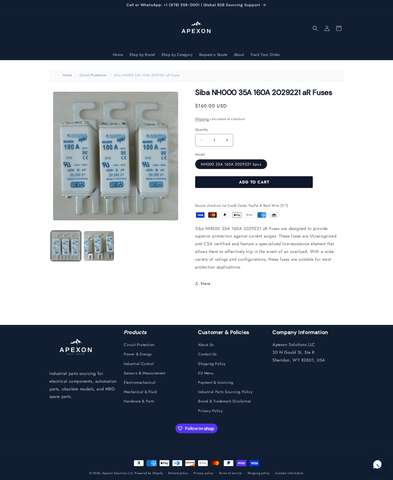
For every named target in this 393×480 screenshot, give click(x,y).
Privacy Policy (210, 410)
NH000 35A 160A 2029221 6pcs (231, 164)
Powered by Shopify (149, 473)
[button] (315, 28)
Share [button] (205, 283)
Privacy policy (203, 473)
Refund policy (178, 473)
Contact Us (207, 354)
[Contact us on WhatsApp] (377, 464)
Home (67, 75)
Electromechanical (139, 382)
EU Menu (205, 373)
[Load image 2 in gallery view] (99, 246)
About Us (206, 344)
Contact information (289, 473)
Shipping (202, 118)
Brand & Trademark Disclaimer (224, 401)
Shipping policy (259, 473)
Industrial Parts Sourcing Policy (225, 391)
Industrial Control (139, 363)
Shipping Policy (212, 363)
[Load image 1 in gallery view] (66, 246)
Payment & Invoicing (215, 382)
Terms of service (230, 473)
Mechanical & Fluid (140, 391)
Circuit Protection (93, 75)
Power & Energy (138, 354)
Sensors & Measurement (144, 373)
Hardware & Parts (139, 401)
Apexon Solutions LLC (117, 473)
